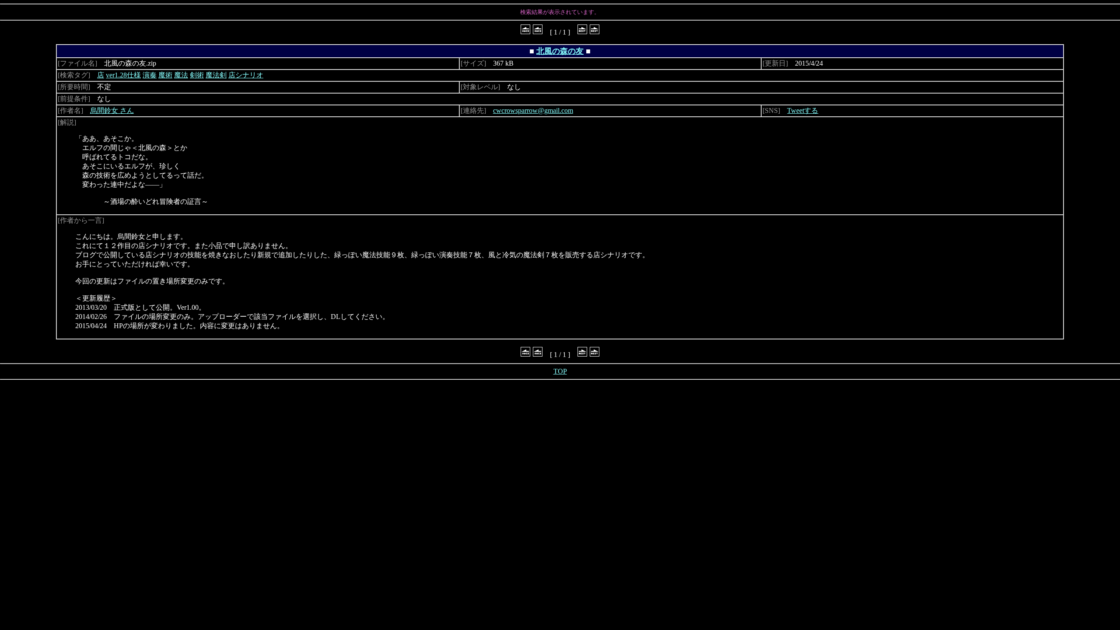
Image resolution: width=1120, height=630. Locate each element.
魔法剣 (216, 75)
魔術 (165, 75)
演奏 (150, 75)
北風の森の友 (560, 51)
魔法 (181, 75)
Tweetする (802, 110)
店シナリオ (245, 75)
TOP (560, 371)
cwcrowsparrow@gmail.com (533, 110)
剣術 (197, 75)
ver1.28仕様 (123, 75)
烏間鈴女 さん (112, 110)
